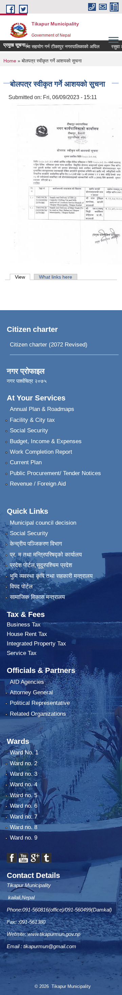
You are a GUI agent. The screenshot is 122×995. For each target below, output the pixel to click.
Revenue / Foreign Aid (38, 484)
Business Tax (24, 624)
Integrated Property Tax (36, 643)
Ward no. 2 (23, 763)
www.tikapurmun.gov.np (53, 934)
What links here (55, 277)
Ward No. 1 (24, 752)
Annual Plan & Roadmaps (42, 409)
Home (9, 60)
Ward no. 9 (23, 837)
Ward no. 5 (23, 795)
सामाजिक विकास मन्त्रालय (37, 597)
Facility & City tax (32, 420)
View (22, 277)
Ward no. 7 (23, 816)
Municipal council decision (43, 523)
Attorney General (31, 692)
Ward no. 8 (23, 827)
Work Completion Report (41, 452)
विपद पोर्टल (21, 586)
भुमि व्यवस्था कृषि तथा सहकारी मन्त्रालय (51, 576)
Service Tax (22, 653)
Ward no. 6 (23, 806)
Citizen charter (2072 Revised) (48, 344)
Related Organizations (38, 714)
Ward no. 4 (23, 784)
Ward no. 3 (23, 774)
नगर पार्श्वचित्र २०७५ (27, 381)
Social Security (29, 430)
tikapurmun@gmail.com (49, 946)
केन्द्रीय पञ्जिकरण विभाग (36, 544)
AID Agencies (27, 682)
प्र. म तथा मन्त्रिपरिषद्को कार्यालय (46, 554)
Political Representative (40, 703)
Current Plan (26, 462)
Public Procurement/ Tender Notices (55, 473)
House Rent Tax (27, 634)
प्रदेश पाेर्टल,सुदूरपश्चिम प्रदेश (41, 565)
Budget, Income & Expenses (46, 441)
